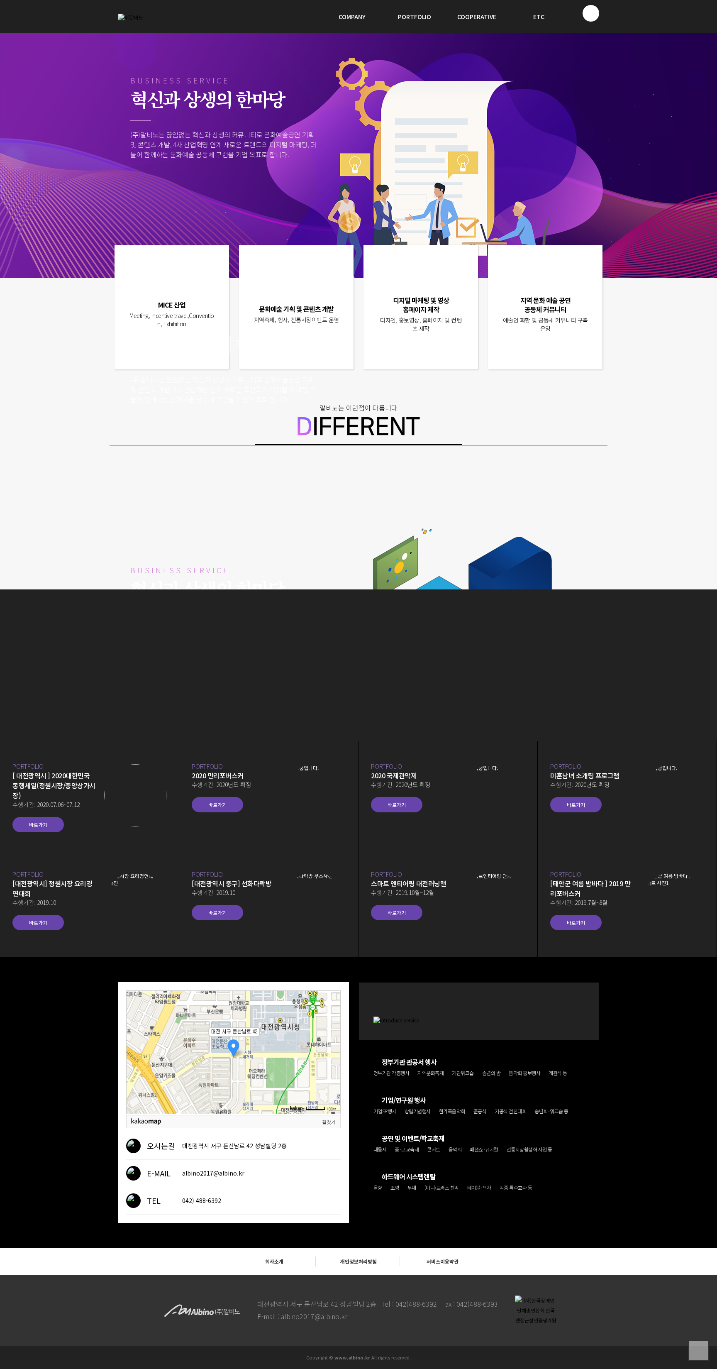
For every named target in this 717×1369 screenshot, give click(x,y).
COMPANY (352, 16)
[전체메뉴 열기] (591, 13)
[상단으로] (698, 1350)
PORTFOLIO (414, 16)
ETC (538, 16)
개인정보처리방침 (358, 1261)
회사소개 (274, 1261)
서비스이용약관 (442, 1261)
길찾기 (329, 1122)
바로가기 (38, 824)
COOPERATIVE (476, 16)
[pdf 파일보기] (535, 1310)
